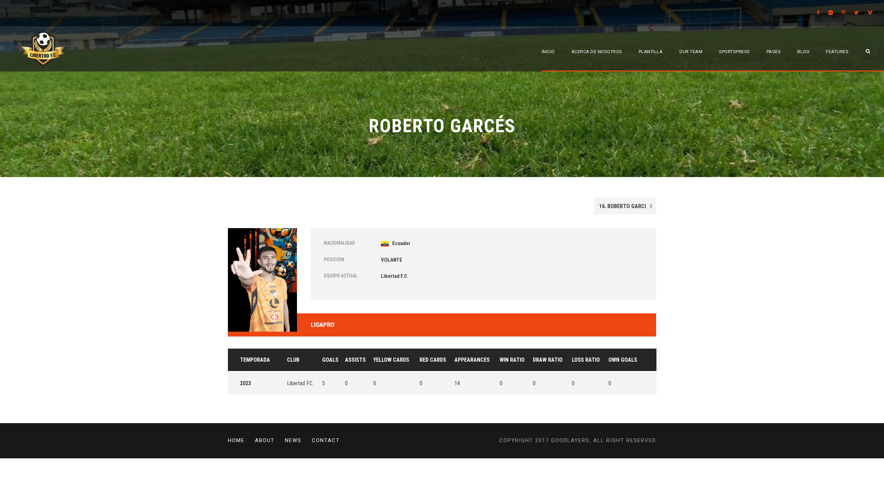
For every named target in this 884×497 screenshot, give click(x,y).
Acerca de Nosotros (596, 51)
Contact (326, 440)
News (293, 440)
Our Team (690, 51)
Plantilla (651, 51)
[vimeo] (870, 13)
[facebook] (818, 13)
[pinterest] (843, 13)
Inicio (548, 51)
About (265, 440)
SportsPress (734, 51)
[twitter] (856, 13)
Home (236, 440)
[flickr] (830, 13)
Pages (774, 51)
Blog (803, 51)
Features (837, 51)
